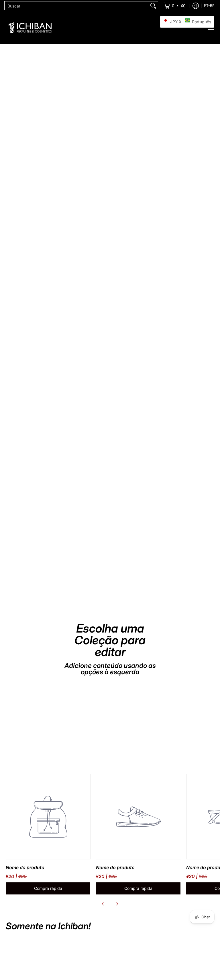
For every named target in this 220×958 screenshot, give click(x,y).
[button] (187, 22)
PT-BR (209, 5)
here (156, 290)
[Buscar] (153, 5)
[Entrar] (195, 6)
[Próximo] (117, 903)
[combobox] (77, 5)
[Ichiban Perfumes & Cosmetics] (30, 28)
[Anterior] (103, 903)
